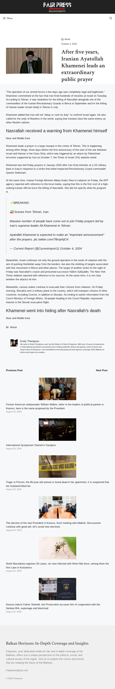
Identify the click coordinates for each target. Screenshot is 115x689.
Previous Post (14, 370)
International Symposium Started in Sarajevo (31, 445)
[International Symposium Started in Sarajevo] (57, 438)
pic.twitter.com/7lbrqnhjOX (51, 239)
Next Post (102, 370)
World (67, 39)
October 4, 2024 (71, 248)
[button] (110, 18)
